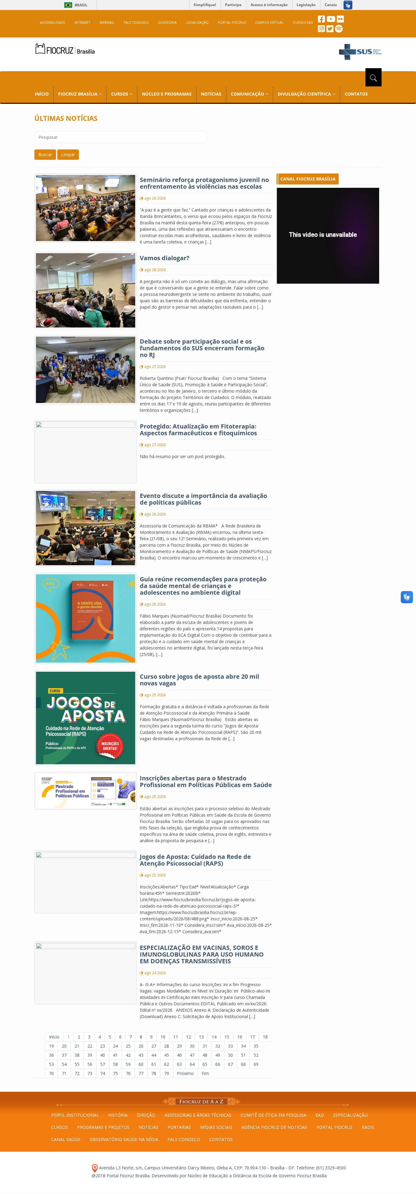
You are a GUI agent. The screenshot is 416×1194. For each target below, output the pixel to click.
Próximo (185, 1073)
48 (205, 1055)
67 (230, 1064)
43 (141, 1055)
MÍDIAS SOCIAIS (216, 1127)
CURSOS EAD (303, 22)
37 (64, 1055)
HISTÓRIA (118, 1115)
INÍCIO (42, 94)
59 (128, 1064)
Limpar (68, 154)
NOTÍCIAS (211, 94)
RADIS (368, 1127)
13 (201, 1037)
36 (51, 1055)
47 (192, 1055)
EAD (320, 1115)
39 (89, 1055)
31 (205, 1046)
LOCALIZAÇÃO (197, 22)
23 (102, 1046)
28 (166, 1046)
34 (243, 1046)
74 (102, 1073)
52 (256, 1055)
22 (89, 1046)
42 (128, 1055)
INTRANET (82, 22)
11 (175, 1037)
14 (214, 1037)
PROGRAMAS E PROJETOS (103, 1127)
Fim (205, 1073)
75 (115, 1073)
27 (153, 1046)
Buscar (45, 154)
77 (141, 1073)
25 (128, 1046)
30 (192, 1046)
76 (128, 1073)
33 (230, 1046)
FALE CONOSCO (136, 22)
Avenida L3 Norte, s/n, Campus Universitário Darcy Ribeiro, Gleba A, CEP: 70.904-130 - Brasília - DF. (196, 1168)
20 (64, 1046)
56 (89, 1064)
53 (51, 1064)
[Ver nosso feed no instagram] (321, 30)
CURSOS (59, 1127)
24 (115, 1046)
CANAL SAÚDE (65, 1139)
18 (265, 1037)
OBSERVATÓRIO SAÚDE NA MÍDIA (124, 1139)
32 (217, 1046)
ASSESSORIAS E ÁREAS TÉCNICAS (197, 1115)
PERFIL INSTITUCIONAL (75, 1115)
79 (166, 1073)
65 (205, 1064)
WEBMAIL (107, 22)
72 (77, 1073)
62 (166, 1064)
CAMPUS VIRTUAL (269, 22)
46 (179, 1055)
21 (77, 1046)
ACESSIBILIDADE (52, 22)
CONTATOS (356, 94)
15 (226, 1037)
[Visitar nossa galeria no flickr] (340, 20)
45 (166, 1055)
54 (64, 1064)
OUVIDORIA (167, 22)
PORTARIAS (179, 1127)
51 (243, 1055)
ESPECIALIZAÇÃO (350, 1115)
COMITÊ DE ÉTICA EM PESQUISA (273, 1115)
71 (64, 1073)
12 (188, 1037)
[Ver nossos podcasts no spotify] (339, 30)
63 (179, 1064)
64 (192, 1064)
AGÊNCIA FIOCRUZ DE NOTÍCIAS (274, 1127)
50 (230, 1055)
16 (239, 1037)
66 (217, 1064)
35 (256, 1046)
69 (256, 1064)
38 (77, 1055)
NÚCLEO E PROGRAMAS (167, 94)
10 (162, 1037)
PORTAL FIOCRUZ (232, 22)
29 (179, 1046)
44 (153, 1055)
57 (102, 1064)
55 (77, 1064)
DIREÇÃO (146, 1115)
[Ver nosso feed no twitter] (329, 30)
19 (51, 1046)
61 (153, 1064)
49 (217, 1055)
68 (243, 1064)
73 (89, 1073)
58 (115, 1064)
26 (141, 1046)
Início (54, 1037)
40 (102, 1055)
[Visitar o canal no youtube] (330, 20)
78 (153, 1073)
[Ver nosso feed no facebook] (321, 20)
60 (141, 1064)
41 (115, 1055)
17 (252, 1037)
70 (51, 1073)
